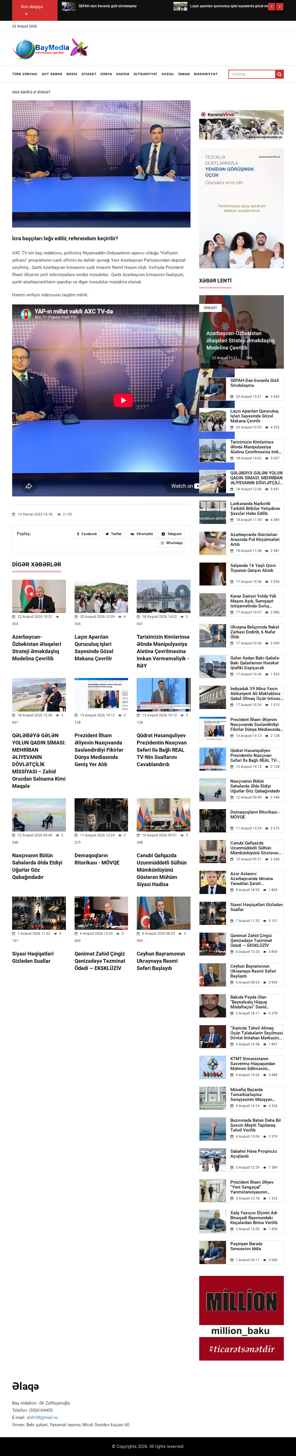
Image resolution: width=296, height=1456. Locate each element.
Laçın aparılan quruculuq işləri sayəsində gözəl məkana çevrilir (254, 416)
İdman (184, 74)
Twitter (116, 534)
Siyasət (89, 74)
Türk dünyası (25, 74)
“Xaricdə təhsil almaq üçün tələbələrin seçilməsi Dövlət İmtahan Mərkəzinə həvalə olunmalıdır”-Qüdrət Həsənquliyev (256, 1033)
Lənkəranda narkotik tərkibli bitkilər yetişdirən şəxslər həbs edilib (255, 508)
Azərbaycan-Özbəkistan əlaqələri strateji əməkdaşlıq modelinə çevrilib (240, 340)
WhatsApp (174, 543)
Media (71, 74)
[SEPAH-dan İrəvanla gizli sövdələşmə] (69, 6)
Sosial (168, 74)
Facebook (89, 534)
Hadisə (123, 74)
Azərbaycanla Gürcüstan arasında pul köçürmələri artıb (255, 539)
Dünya (106, 74)
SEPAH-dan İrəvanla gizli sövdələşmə (254, 383)
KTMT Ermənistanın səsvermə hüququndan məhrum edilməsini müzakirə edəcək (252, 1063)
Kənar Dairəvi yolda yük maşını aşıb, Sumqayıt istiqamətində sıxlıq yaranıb (253, 601)
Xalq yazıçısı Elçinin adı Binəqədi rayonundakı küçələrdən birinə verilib (254, 1218)
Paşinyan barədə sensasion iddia (246, 1246)
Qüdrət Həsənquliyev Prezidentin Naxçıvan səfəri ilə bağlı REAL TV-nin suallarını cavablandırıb (162, 749)
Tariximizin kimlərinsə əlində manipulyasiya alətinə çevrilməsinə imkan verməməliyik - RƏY (163, 651)
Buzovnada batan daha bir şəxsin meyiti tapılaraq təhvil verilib (255, 1125)
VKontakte (144, 534)
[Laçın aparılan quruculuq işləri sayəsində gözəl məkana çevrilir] (180, 6)
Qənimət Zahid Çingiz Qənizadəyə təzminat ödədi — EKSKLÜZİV (100, 961)
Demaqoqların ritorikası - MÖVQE (255, 815)
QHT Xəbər (52, 74)
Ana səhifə (22, 92)
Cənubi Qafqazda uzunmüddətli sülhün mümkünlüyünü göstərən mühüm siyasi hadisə (162, 869)
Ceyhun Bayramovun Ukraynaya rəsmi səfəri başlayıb (161, 961)
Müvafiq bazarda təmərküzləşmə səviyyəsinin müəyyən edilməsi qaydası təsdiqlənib (251, 1094)
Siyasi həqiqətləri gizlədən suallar (256, 907)
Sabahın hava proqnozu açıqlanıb (253, 1154)
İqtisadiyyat (146, 74)
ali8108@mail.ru (42, 1417)
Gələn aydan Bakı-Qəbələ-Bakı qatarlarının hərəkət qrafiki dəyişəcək (255, 663)
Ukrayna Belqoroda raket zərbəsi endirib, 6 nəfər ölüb (254, 632)
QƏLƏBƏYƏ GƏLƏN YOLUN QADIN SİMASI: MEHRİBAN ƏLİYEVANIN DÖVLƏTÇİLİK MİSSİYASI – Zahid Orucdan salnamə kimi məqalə (257, 478)
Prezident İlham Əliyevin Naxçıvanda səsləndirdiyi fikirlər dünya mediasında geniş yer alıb (99, 749)
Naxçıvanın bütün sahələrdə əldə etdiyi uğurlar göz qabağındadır (255, 786)
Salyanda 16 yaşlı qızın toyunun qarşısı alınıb (253, 568)
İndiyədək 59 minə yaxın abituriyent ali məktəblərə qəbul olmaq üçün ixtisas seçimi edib (255, 693)
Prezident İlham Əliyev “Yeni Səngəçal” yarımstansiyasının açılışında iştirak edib (251, 1187)
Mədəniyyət (206, 74)
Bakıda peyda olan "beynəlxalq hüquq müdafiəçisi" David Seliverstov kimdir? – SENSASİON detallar (250, 1002)
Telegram (174, 534)
